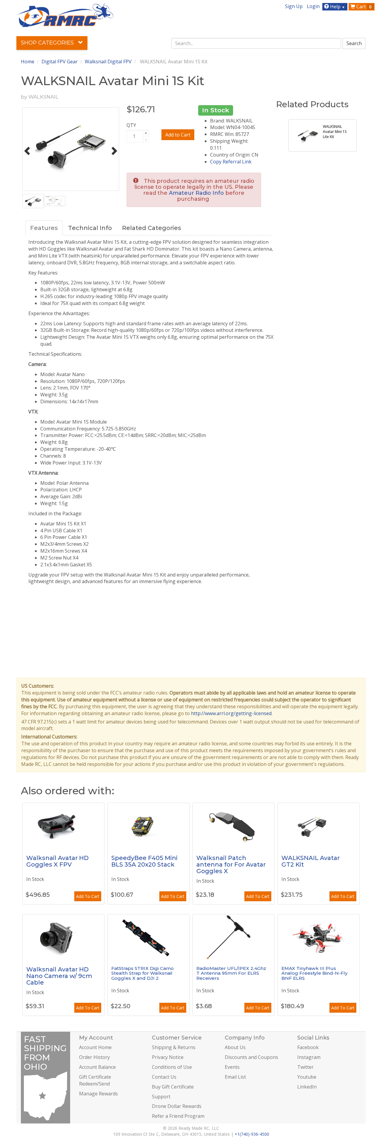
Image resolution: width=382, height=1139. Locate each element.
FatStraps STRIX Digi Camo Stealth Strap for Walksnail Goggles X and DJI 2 (142, 973)
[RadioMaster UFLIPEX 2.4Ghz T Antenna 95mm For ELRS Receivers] (233, 936)
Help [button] (337, 6)
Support (161, 1096)
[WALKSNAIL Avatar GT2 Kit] (318, 825)
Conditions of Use (172, 1067)
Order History (94, 1057)
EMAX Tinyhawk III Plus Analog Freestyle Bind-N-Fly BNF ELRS (314, 973)
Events (232, 1067)
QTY (131, 125)
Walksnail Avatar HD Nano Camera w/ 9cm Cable (59, 976)
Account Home (95, 1047)
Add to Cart (177, 134)
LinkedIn (307, 1086)
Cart (363, 6)
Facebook (308, 1047)
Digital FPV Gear (59, 61)
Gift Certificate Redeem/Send (95, 1080)
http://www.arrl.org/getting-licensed (231, 713)
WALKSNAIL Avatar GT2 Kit (310, 861)
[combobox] (256, 43)
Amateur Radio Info (196, 193)
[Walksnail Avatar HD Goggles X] (63, 825)
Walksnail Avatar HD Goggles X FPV (57, 861)
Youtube (306, 1077)
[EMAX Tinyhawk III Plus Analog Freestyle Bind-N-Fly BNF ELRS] (318, 936)
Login (313, 6)
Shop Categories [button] (48, 42)
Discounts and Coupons (251, 1057)
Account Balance (97, 1067)
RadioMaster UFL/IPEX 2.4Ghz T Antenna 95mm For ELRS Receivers (231, 973)
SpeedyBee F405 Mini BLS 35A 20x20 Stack (144, 861)
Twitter (305, 1067)
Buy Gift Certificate (173, 1086)
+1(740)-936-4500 (252, 1134)
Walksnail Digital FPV (108, 61)
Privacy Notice (168, 1057)
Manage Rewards (98, 1093)
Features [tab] (44, 228)
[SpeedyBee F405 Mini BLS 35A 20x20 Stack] (148, 825)
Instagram (309, 1057)
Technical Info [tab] (90, 228)
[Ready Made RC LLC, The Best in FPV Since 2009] (64, 14)
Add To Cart (87, 896)
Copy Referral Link (231, 161)
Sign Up (294, 6)
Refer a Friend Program (178, 1116)
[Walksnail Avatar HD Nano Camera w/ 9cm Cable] (63, 936)
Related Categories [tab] (151, 228)
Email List (235, 1077)
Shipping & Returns (173, 1047)
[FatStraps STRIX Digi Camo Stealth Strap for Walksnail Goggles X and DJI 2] (148, 936)
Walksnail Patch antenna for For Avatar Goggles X (231, 864)
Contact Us (164, 1077)
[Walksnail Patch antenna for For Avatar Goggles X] (233, 825)
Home (27, 61)
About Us (235, 1047)
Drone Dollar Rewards (176, 1106)
